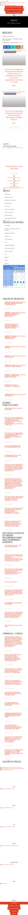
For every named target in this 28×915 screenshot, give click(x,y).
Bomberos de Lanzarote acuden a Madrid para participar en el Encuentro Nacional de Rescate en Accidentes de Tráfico (13, 523)
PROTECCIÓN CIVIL (9, 251)
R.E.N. (6, 254)
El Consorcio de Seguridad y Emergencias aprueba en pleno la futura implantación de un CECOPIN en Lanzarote (14, 510)
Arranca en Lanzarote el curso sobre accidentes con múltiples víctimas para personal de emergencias (14, 682)
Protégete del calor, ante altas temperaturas (13, 456)
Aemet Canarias (8, 194)
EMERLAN (7, 257)
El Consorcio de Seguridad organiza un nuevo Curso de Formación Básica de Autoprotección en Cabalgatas (13, 739)
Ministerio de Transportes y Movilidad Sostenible (12, 229)
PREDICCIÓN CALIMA (9, 212)
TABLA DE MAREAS (8, 215)
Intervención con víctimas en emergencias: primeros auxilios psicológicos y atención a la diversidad (13, 670)
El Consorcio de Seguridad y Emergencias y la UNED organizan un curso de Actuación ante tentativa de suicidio (14, 752)
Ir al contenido (3, 1)
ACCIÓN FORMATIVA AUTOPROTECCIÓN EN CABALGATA (12, 704)
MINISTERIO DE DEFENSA (10, 233)
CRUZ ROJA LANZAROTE (10, 248)
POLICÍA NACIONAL (8, 239)
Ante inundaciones (11, 582)
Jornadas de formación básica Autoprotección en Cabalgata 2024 (13, 693)
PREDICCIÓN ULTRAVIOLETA (10, 218)
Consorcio (20, 42)
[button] (14, 15)
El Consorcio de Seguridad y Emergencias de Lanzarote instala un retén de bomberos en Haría (14, 498)
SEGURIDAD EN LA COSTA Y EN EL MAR (14, 167)
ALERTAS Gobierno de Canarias (9, 145)
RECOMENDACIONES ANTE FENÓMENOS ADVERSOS (12, 540)
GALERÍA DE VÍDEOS (11, 761)
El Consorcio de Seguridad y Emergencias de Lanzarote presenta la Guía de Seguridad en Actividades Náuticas (14, 115)
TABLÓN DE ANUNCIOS (13, 298)
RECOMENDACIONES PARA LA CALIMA (13, 603)
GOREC (6, 260)
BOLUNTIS (7, 263)
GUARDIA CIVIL (8, 236)
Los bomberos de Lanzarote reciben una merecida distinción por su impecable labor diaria (13, 727)
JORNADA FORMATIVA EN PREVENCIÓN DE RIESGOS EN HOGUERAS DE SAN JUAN (13, 715)
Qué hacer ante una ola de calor (13, 626)
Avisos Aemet (7, 206)
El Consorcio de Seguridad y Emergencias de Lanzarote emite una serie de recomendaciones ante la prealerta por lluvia (14, 571)
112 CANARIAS (7, 225)
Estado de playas (8, 203)
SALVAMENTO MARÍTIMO (9, 245)
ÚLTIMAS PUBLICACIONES (10, 404)
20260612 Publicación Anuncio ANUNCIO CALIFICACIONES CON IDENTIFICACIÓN (12, 326)
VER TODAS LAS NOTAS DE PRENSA (13, 534)
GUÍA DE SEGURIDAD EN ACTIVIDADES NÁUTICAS (13, 446)
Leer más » (14, 85)
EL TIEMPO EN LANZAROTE (10, 200)
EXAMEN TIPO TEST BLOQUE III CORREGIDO (12, 385)
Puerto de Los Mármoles (9, 209)
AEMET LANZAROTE (9, 197)
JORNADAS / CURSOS (12, 633)
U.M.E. (6, 242)
